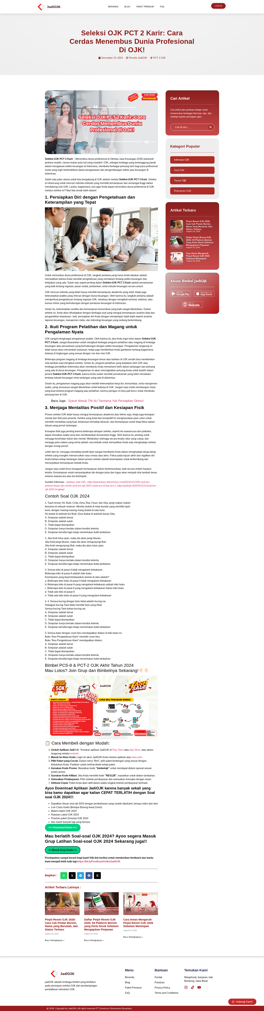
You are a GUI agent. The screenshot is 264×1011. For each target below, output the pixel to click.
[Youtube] (199, 987)
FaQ (162, 6)
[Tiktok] (192, 987)
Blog (127, 6)
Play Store (118, 750)
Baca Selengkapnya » (54, 940)
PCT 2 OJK (159, 58)
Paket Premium (145, 6)
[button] (49, 707)
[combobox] (188, 127)
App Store (134, 750)
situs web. (137, 757)
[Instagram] (186, 987)
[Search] (210, 127)
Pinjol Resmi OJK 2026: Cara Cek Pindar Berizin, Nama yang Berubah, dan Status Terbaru (61, 924)
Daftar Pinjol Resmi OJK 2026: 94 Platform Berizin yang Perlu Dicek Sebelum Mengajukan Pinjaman (101, 924)
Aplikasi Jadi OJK (76, 482)
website (74, 753)
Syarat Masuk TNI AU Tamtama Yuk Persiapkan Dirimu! (106, 400)
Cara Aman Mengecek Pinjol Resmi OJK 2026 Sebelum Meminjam (138, 923)
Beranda (113, 6)
